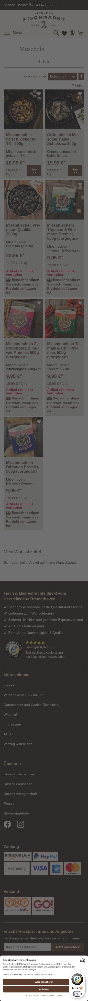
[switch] (77, 994)
